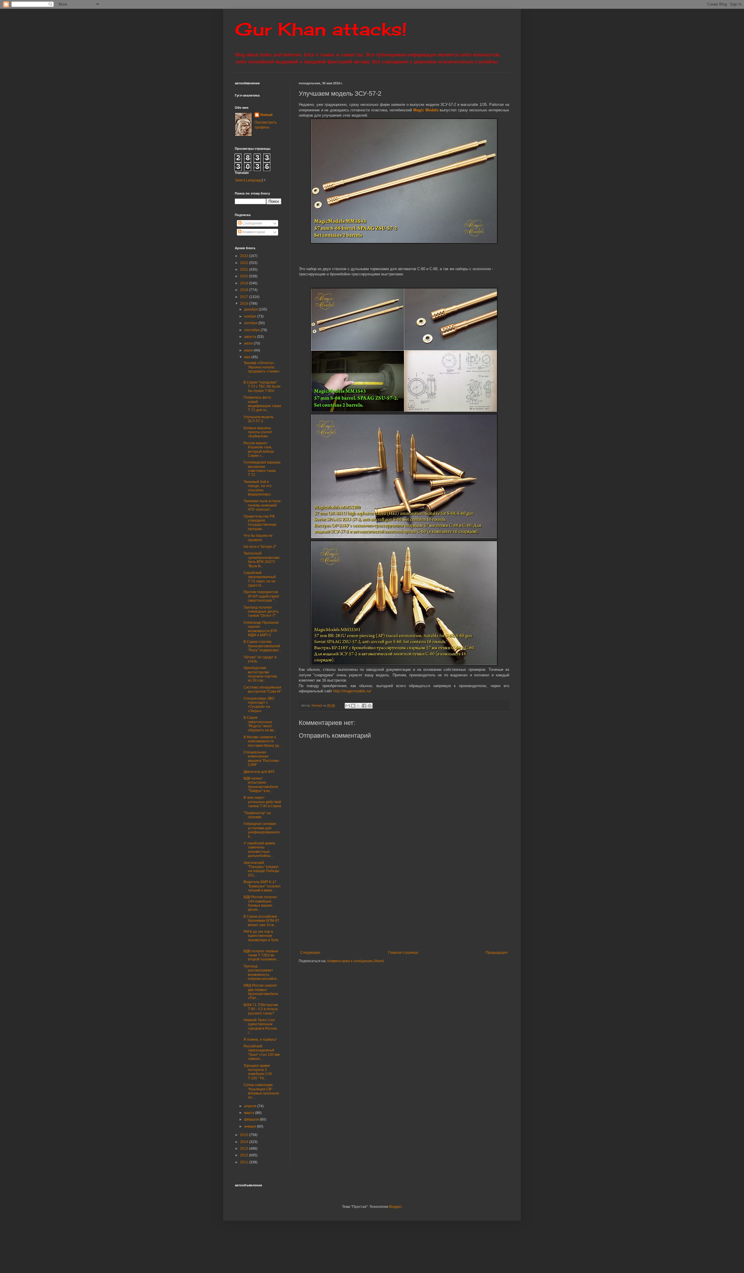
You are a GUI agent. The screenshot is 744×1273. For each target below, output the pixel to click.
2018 (244, 290)
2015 (244, 1135)
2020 (244, 276)
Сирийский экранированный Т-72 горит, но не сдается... (260, 579)
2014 (244, 1142)
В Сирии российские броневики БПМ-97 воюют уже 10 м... (261, 920)
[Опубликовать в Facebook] (364, 706)
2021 (244, 270)
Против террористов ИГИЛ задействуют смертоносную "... (262, 596)
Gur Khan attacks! (321, 29)
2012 (244, 1155)
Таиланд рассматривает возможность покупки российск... (261, 972)
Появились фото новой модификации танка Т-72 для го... (262, 403)
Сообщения (252, 223)
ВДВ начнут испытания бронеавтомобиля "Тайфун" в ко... (261, 784)
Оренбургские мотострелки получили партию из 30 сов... (260, 674)
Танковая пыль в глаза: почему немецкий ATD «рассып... (262, 505)
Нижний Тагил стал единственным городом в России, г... (261, 1026)
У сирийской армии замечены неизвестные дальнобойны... (259, 849)
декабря (251, 309)
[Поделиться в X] (359, 706)
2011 (244, 1162)
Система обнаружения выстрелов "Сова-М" (262, 689)
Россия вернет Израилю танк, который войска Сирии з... (259, 449)
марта (249, 1113)
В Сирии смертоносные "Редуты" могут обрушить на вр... (260, 724)
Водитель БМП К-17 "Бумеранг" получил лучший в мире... (262, 886)
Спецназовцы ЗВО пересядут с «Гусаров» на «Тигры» (259, 704)
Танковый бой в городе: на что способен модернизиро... (258, 488)
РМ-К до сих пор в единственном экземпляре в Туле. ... (261, 938)
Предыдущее (497, 953)
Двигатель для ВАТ (259, 772)
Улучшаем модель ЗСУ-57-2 (258, 419)
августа (250, 337)
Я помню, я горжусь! (260, 1039)
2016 (244, 304)
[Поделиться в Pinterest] (370, 706)
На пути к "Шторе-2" (260, 547)
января (250, 1126)
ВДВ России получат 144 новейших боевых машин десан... (260, 903)
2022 (244, 263)
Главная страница (403, 953)
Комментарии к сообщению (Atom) (355, 961)
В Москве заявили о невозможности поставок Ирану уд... (262, 741)
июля (249, 343)
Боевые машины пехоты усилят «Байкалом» (258, 432)
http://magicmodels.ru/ (352, 691)
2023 (244, 256)
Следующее (310, 953)
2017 (244, 297)
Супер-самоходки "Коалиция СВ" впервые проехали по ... (261, 1091)
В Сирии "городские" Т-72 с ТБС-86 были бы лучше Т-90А (262, 386)
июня (249, 350)
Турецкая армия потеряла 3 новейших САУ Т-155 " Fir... (258, 1072)
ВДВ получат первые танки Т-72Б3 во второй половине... (261, 955)
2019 (244, 283)
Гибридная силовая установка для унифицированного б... (262, 830)
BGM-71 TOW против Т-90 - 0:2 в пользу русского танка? (261, 1009)
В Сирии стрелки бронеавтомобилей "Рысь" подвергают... (262, 646)
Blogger (395, 1207)
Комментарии (253, 232)
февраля (252, 1119)
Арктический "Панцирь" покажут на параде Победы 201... (261, 869)
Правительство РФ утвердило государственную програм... (260, 522)
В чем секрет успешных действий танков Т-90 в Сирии (262, 802)
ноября (250, 316)
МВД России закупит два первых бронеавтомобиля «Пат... (261, 991)
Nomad (266, 115)
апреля (250, 1106)
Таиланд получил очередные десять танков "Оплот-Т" (261, 611)
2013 (244, 1149)
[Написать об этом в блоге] (353, 706)
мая (247, 357)
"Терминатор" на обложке (257, 815)
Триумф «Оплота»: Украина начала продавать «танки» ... (262, 369)
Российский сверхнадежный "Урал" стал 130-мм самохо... (262, 1052)
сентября (252, 330)
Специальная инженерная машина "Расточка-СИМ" (262, 758)
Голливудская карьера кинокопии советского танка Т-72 (262, 468)
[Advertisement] (440, 907)
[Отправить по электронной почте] (347, 706)
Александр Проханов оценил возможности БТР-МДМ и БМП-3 (261, 629)
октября (251, 323)
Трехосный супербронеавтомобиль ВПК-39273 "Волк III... (262, 559)
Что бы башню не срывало (258, 538)
